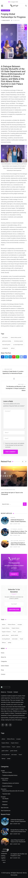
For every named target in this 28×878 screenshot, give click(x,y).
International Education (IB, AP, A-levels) (13, 791)
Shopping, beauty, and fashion (10, 783)
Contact (3, 674)
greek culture (5, 635)
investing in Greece (18, 341)
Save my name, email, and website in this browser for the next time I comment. (14, 445)
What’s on (12, 489)
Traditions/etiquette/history (9, 775)
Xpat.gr (12, 348)
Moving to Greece (7, 772)
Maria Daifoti (6, 20)
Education (3, 789)
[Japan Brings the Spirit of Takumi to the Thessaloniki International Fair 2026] (5, 544)
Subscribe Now (14, 609)
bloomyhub (14, 875)
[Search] (26, 5)
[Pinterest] (14, 356)
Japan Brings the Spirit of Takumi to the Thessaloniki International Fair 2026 (18, 544)
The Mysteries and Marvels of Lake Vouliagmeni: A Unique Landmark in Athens (15, 388)
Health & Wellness (7, 786)
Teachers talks (6, 794)
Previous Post (8, 369)
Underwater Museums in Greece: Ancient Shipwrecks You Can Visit (18, 521)
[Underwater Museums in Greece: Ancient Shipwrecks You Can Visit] (5, 521)
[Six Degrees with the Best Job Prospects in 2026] (5, 855)
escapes (20, 624)
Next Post (21, 384)
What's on (5, 780)
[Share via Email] (25, 356)
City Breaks (14, 529)
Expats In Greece (6, 631)
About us (3, 692)
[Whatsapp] (17, 356)
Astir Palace (5, 337)
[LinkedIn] (10, 356)
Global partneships (6, 341)
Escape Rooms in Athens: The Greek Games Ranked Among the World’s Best (19, 533)
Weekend (4, 804)
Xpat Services (4, 807)
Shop (2, 670)
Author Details (5, 665)
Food (14, 631)
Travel (21, 639)
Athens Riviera (11, 624)
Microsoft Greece (6, 344)
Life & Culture (5, 489)
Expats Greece (15, 628)
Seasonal (4, 801)
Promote (9, 692)
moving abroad (6, 639)
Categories (4, 661)
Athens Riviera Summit (16, 337)
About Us (3, 657)
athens (3, 624)
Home (2, 653)
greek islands (14, 635)
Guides (3, 770)
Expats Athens (5, 628)
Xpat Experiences (5, 810)
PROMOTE (14, 574)
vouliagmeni (5, 348)
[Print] (21, 356)
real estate (15, 639)
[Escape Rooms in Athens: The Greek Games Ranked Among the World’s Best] (5, 532)
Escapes (13, 517)
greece (19, 631)
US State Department (18, 344)
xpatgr (9, 642)
